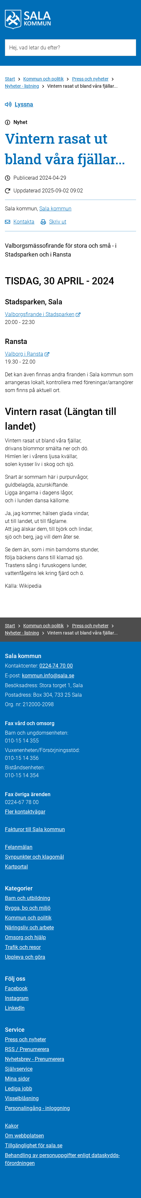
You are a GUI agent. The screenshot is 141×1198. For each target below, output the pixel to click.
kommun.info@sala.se (48, 675)
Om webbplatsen (24, 1136)
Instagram (17, 998)
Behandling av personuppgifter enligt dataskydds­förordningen (62, 1159)
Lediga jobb (18, 1088)
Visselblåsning (22, 1098)
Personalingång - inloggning (37, 1108)
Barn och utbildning (27, 898)
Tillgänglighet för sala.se (33, 1145)
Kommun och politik (43, 78)
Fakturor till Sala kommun (35, 829)
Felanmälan (18, 847)
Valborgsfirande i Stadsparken (39, 314)
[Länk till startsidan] (28, 19)
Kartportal (16, 867)
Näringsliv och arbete (29, 927)
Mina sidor (17, 1079)
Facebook (16, 988)
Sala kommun (55, 209)
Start (10, 78)
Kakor (11, 1126)
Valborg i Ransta (24, 354)
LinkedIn (15, 1008)
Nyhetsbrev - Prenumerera (34, 1059)
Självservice (18, 1069)
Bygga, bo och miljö (27, 908)
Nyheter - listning (22, 86)
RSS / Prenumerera (27, 1049)
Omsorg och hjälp (25, 937)
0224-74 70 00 (56, 666)
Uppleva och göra (25, 957)
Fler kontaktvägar (25, 812)
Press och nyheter (90, 78)
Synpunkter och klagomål (34, 857)
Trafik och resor (23, 947)
